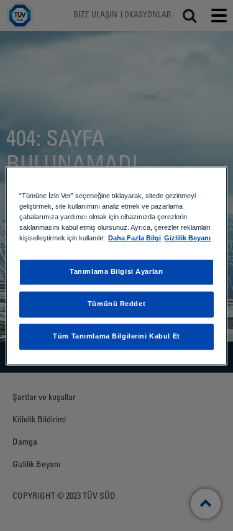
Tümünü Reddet (116, 303)
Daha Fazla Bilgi (134, 238)
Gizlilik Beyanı (187, 238)
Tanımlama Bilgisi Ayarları (116, 271)
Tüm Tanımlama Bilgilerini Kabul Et (116, 336)
